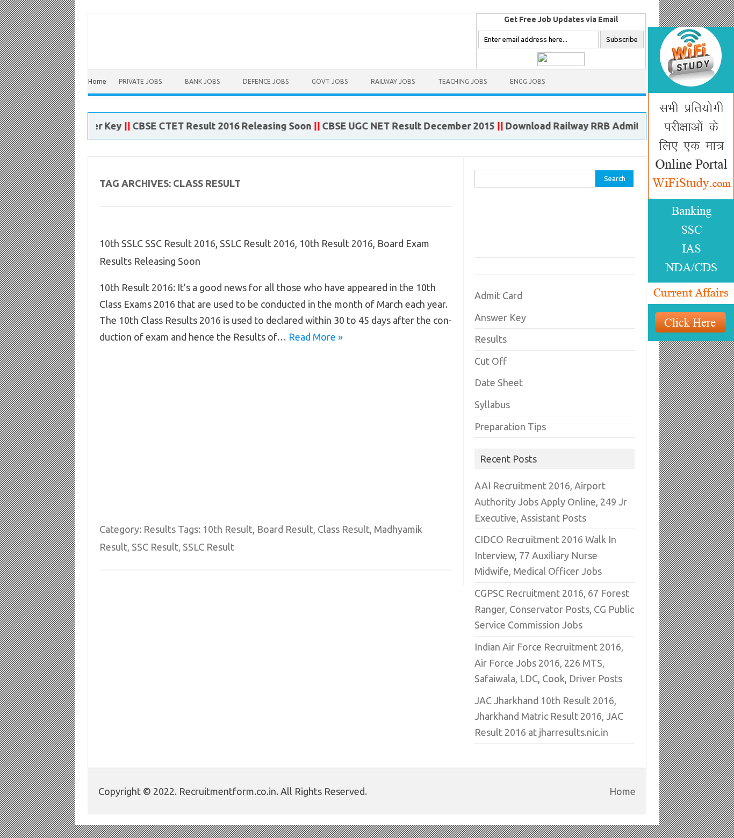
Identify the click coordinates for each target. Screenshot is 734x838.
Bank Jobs (202, 81)
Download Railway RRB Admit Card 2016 (585, 125)
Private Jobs (140, 81)
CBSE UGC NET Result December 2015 (397, 125)
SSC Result (155, 546)
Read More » (316, 336)
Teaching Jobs (462, 81)
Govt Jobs (330, 81)
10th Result (228, 529)
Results (159, 529)
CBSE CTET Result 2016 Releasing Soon (210, 125)
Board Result (285, 529)
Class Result (344, 529)
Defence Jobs (266, 81)
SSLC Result (208, 546)
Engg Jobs (527, 81)
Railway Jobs (393, 81)
